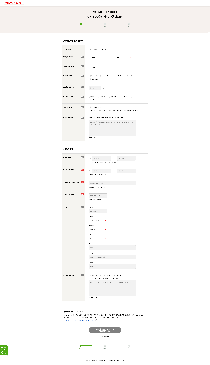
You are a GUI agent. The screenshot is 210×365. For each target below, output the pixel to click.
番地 (90, 244)
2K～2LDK (106, 76)
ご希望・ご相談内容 (69, 118)
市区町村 (91, 226)
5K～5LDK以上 (95, 79)
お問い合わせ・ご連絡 (69, 275)
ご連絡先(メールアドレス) (71, 182)
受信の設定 (93, 187)
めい (114, 171)
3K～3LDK (118, 76)
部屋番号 (91, 262)
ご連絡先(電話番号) (69, 195)
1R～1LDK (94, 76)
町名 (90, 235)
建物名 (91, 253)
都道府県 (91, 216)
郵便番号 (91, 207)
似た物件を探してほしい (97, 107)
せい (90, 171)
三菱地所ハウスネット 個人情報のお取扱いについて (79, 320)
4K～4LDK (130, 76)
